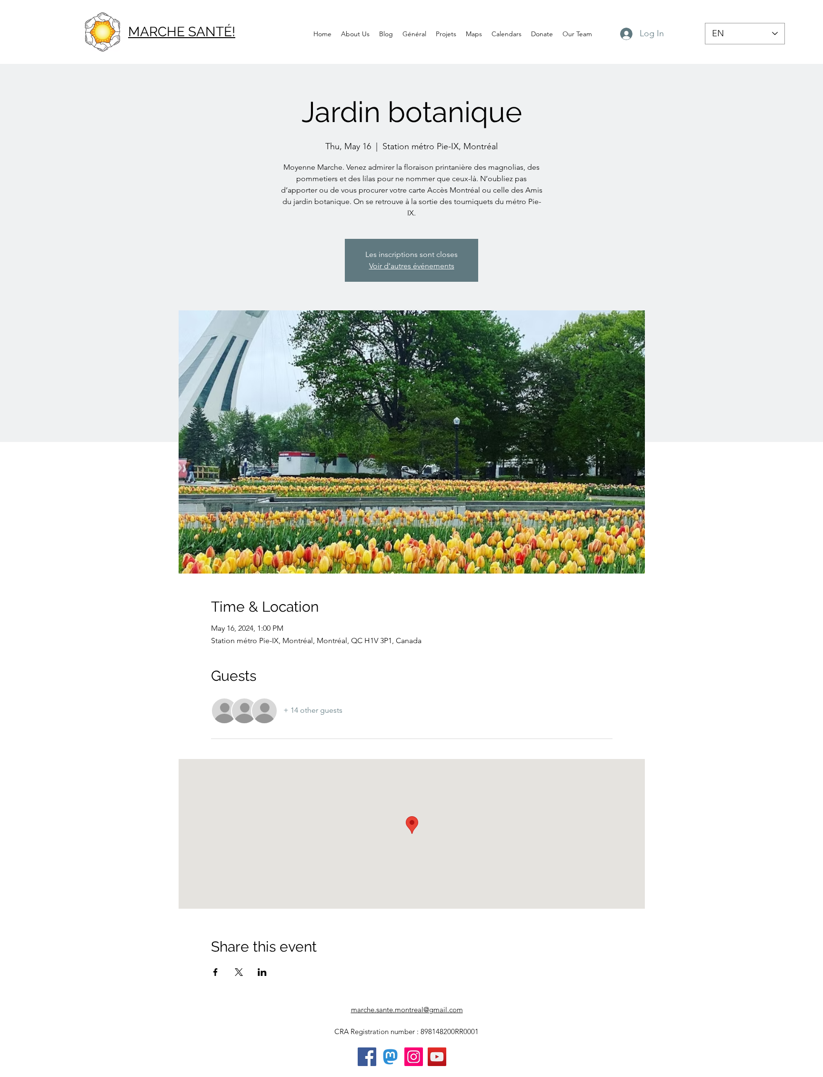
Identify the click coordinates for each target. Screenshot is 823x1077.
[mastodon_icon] (390, 1056)
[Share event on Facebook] (215, 972)
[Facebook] (367, 1056)
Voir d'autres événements (411, 265)
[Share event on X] (238, 972)
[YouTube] (437, 1056)
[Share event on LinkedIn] (262, 972)
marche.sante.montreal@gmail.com (407, 1009)
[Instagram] (413, 1056)
